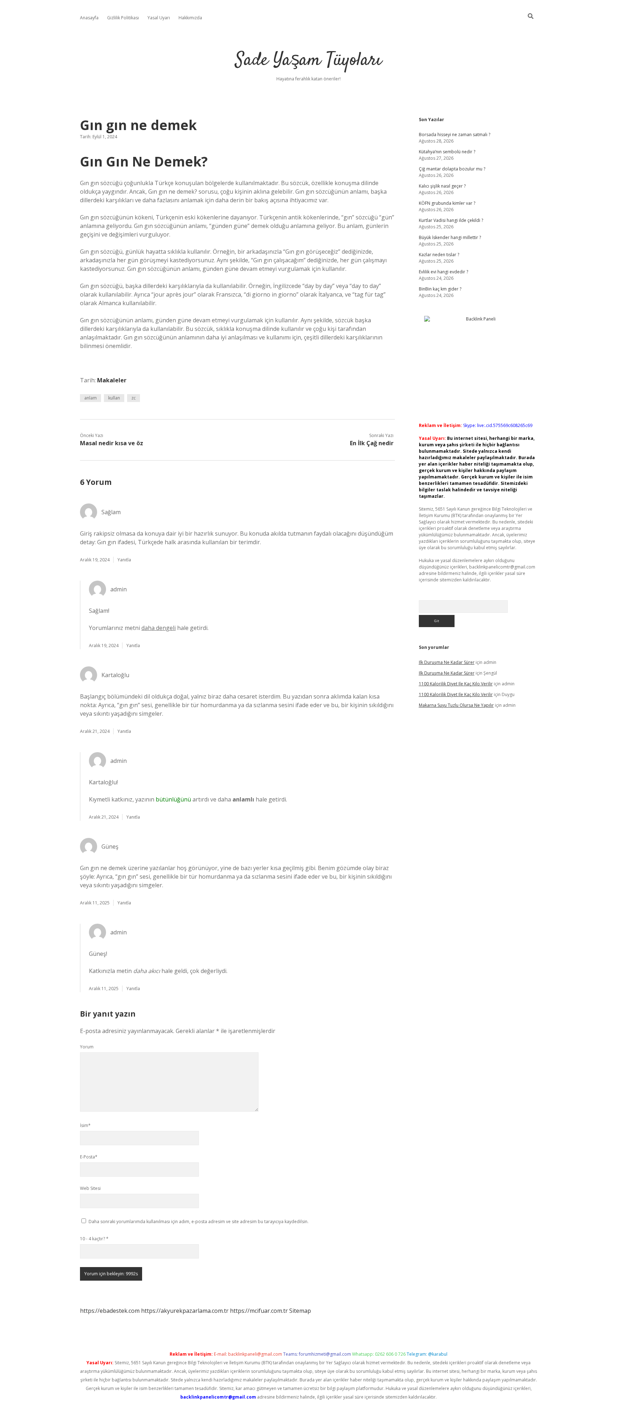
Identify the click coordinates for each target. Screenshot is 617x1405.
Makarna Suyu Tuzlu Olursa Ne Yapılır (456, 705)
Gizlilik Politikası (123, 18)
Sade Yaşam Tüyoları (308, 61)
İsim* (85, 1125)
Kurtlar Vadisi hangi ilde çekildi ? (451, 220)
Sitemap (300, 1311)
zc (133, 398)
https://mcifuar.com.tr (259, 1311)
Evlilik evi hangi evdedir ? (443, 272)
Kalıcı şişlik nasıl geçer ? (442, 186)
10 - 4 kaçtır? (94, 1239)
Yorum (87, 1047)
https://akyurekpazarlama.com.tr (185, 1311)
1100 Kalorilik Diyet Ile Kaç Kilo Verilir (456, 684)
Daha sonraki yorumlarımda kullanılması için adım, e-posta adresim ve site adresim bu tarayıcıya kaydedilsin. (198, 1221)
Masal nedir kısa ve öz (111, 443)
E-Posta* (88, 1157)
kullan (114, 398)
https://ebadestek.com (110, 1311)
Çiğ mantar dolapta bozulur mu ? (452, 169)
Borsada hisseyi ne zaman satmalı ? (454, 134)
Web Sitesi (90, 1188)
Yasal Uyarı (158, 18)
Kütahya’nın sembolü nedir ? (447, 152)
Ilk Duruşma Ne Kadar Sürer (447, 662)
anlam (90, 398)
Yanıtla (124, 560)
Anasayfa (89, 18)
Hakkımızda (190, 18)
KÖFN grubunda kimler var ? (447, 203)
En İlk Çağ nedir (371, 443)
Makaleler (111, 380)
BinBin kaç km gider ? (440, 289)
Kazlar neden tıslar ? (439, 255)
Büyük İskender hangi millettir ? (450, 237)
